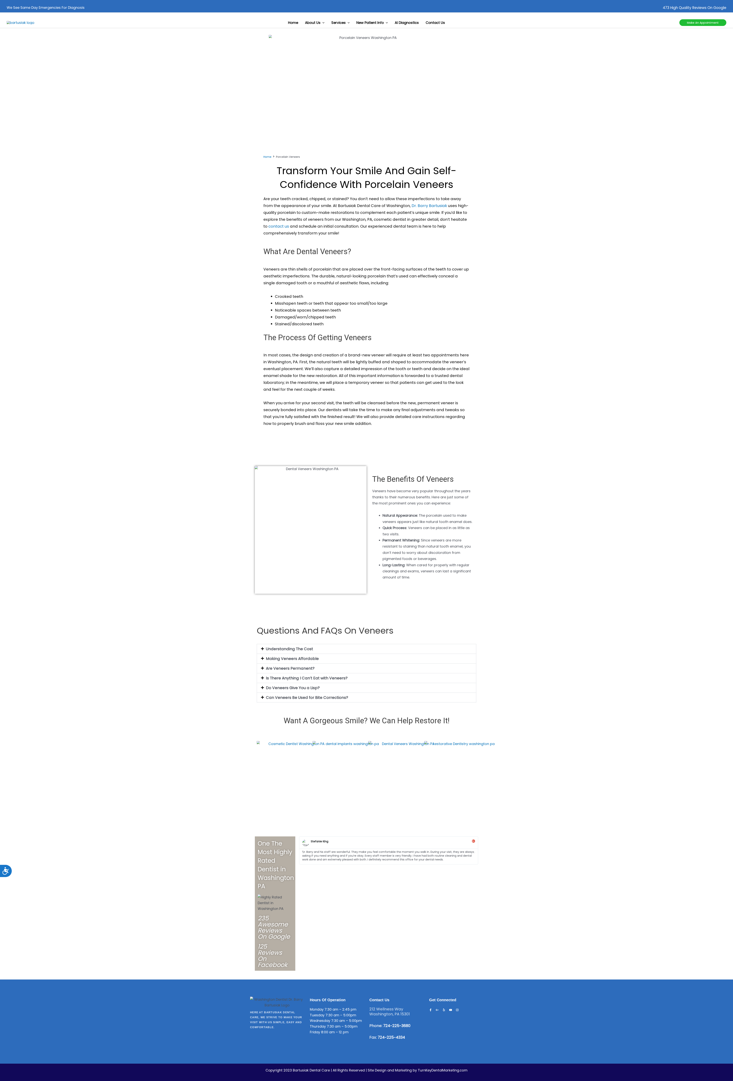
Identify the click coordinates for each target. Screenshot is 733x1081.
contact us (278, 226)
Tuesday (317, 1015)
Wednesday (320, 1020)
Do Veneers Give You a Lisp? (293, 687)
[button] (322, 22)
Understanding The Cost (289, 649)
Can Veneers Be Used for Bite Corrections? (307, 697)
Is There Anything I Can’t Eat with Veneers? (307, 678)
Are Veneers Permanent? (290, 668)
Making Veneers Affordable (292, 658)
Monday (317, 1009)
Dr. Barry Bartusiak (429, 205)
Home (267, 157)
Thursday (318, 1026)
